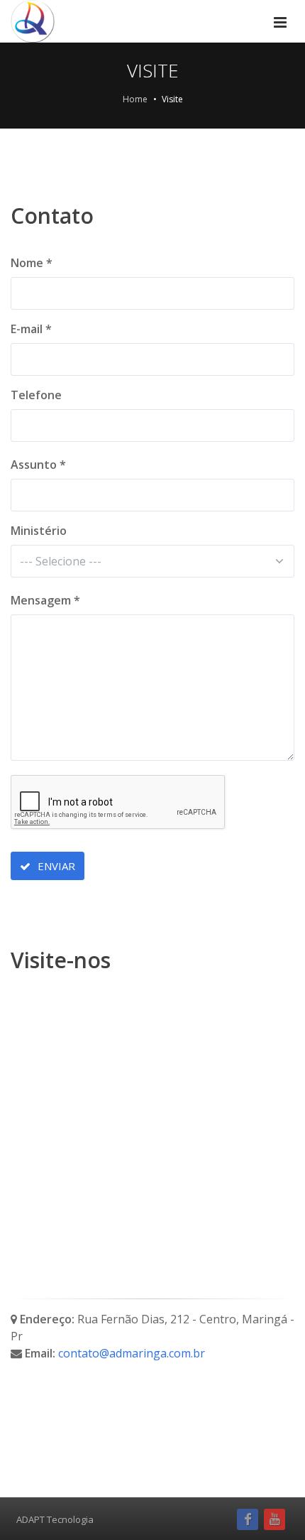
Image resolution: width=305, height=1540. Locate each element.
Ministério (39, 530)
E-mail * (31, 329)
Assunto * (38, 464)
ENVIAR (55, 866)
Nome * (31, 263)
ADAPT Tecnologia (55, 1519)
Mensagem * (45, 600)
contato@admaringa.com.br (131, 1353)
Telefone (36, 395)
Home (135, 99)
